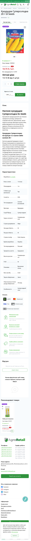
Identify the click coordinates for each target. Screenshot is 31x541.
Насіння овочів (21, 8)
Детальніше (15, 532)
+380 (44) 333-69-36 (6, 454)
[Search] (18, 4)
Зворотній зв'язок (6, 512)
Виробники (4, 517)
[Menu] (2, 4)
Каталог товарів (7, 8)
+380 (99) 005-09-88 (6, 456)
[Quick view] (2, 406)
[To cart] (12, 431)
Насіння (15, 8)
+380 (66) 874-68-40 (6, 447)
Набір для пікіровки (7, 418)
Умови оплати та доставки (16, 333)
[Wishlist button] (25, 27)
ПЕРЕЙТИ (28, 1)
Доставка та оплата (6, 506)
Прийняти (15, 535)
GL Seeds (12, 177)
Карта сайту (4, 515)
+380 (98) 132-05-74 (6, 449)
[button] (14, 56)
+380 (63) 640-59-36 (6, 451)
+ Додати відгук (15, 370)
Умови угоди (4, 504)
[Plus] (11, 84)
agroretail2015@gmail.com (8, 471)
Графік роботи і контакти (16, 341)
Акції (2, 508)
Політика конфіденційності (8, 510)
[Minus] (5, 84)
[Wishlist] (2, 408)
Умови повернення (14, 350)
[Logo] (10, 4)
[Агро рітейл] (15, 440)
